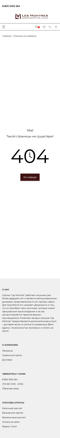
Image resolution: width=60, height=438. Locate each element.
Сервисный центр (12, 355)
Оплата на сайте (11, 422)
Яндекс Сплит (9, 426)
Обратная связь (10, 388)
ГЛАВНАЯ (6, 36)
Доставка (7, 359)
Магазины (7, 350)
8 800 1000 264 (11, 6)
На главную (30, 177)
